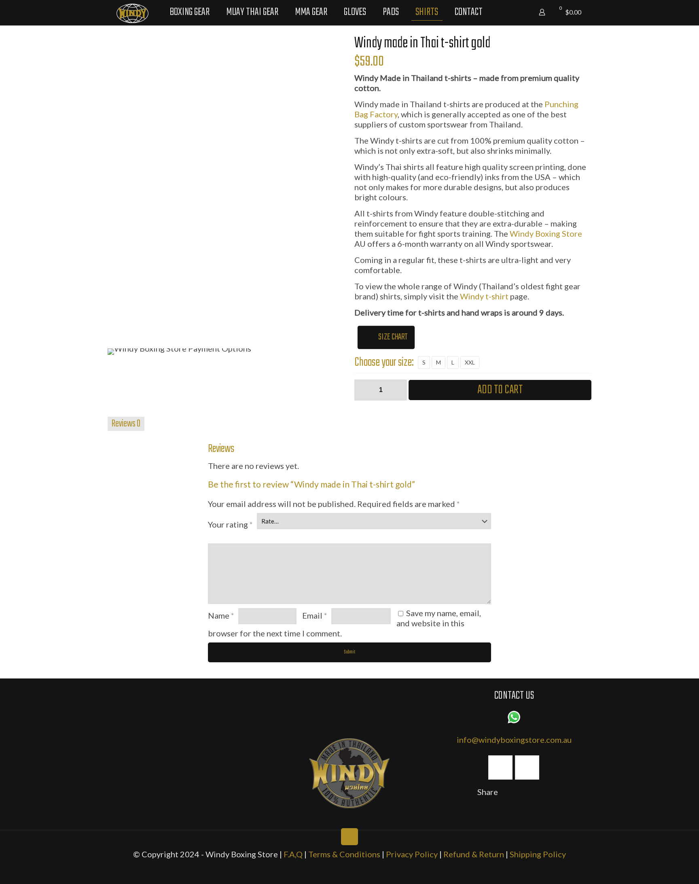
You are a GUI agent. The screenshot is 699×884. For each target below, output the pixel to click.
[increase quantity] (398, 390)
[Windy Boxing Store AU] (132, 12)
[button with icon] (500, 767)
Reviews (126, 424)
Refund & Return (474, 854)
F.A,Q (293, 854)
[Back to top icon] (349, 836)
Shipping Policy (538, 854)
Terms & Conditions (344, 854)
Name (221, 615)
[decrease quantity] (363, 390)
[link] (349, 773)
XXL (470, 362)
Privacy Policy (412, 854)
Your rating (230, 524)
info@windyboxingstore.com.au (514, 739)
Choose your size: (384, 363)
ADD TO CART (500, 390)
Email (314, 615)
